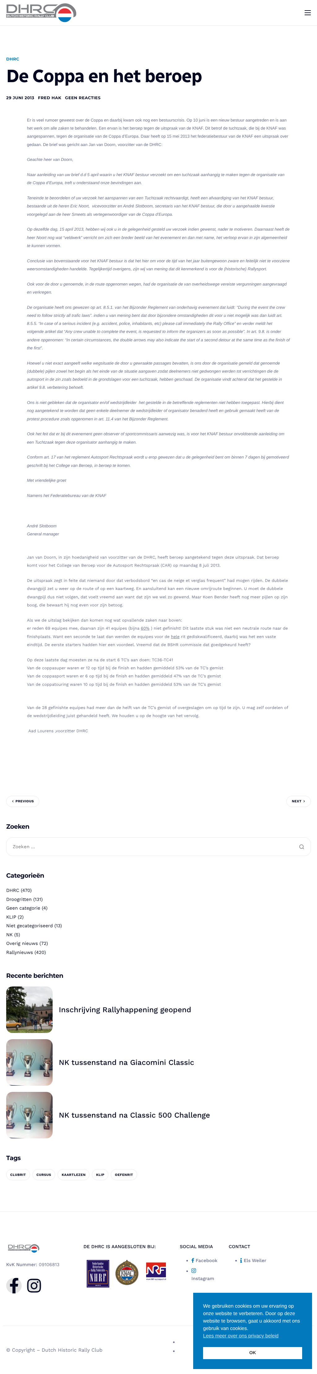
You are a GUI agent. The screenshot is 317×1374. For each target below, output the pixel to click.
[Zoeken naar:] (158, 846)
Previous (24, 801)
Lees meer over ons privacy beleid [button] (241, 1336)
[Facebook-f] (14, 1285)
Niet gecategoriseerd (29, 926)
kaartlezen (73, 1175)
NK (9, 934)
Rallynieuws (19, 952)
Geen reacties (83, 97)
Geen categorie (23, 908)
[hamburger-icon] (308, 12)
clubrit (18, 1175)
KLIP (11, 917)
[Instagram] (34, 1285)
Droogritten (19, 899)
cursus (44, 1175)
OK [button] (252, 1352)
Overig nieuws (22, 943)
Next (297, 801)
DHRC (12, 59)
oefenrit (124, 1175)
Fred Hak (49, 97)
